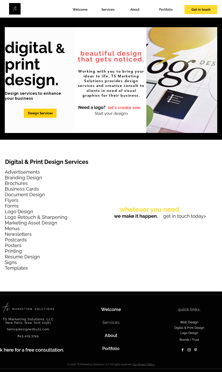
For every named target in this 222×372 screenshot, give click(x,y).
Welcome (111, 309)
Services (111, 322)
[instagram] (189, 350)
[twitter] (195, 350)
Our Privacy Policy (144, 364)
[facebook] (182, 350)
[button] (113, 10)
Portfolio (110, 348)
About (111, 335)
